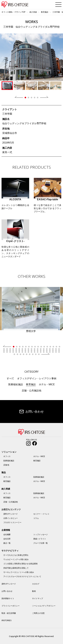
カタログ (35, 584)
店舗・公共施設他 (31, 390)
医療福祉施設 (15, 384)
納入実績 (6, 489)
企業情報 (6, 530)
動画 (34, 591)
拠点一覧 (7, 543)
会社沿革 (7, 539)
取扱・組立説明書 (9, 613)
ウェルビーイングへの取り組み (16, 559)
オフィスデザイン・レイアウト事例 (36, 378)
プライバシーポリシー (11, 606)
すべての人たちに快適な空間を (16, 555)
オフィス (7, 456)
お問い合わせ (34, 411)
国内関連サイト (8, 598)
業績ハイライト (39, 539)
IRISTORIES (6, 620)
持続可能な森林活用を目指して (16, 568)
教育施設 (31, 384)
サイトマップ (37, 598)
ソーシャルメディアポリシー (44, 606)
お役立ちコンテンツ (11, 509)
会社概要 (7, 534)
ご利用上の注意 (38, 613)
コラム (36, 518)
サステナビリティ (10, 550)
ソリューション (9, 452)
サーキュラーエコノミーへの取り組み (18, 572)
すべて (10, 378)
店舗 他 (6, 465)
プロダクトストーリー (12, 522)
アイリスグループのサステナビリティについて (22, 576)
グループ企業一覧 (40, 543)
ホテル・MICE (47, 384)
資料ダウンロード (10, 514)
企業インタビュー (10, 518)
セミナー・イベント (41, 514)
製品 (4, 472)
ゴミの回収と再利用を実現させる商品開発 (20, 564)
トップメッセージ (40, 534)
